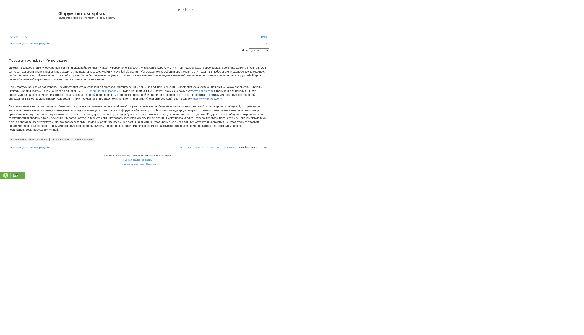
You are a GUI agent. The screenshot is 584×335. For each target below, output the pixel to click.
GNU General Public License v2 (100, 91)
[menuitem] (24, 36)
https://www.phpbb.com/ (207, 98)
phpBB (130, 155)
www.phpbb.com (202, 91)
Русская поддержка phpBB (137, 159)
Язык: (245, 50)
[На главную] (33, 19)
